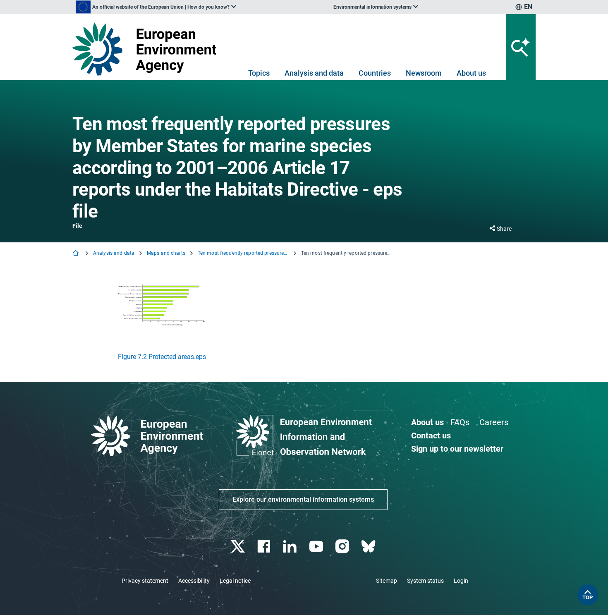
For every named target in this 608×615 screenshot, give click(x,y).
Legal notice (235, 580)
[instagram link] (343, 546)
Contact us (431, 435)
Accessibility (194, 580)
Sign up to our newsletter (457, 449)
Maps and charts (166, 253)
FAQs (459, 422)
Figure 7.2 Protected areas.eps (162, 357)
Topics (259, 73)
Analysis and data (314, 73)
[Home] (76, 253)
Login (461, 580)
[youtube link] (317, 546)
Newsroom (424, 73)
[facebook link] (264, 546)
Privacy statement (145, 580)
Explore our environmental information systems (303, 499)
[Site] (147, 49)
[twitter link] (238, 546)
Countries (375, 73)
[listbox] (155, 7)
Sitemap (386, 580)
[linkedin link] (291, 546)
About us (471, 73)
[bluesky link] (369, 546)
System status (425, 580)
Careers (493, 422)
